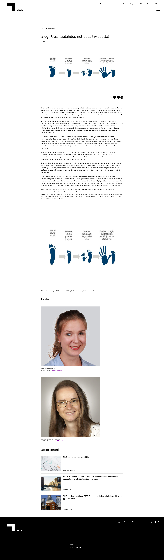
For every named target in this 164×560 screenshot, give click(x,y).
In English (132, 4)
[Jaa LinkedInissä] (121, 97)
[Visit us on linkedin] (155, 522)
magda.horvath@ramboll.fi (57, 441)
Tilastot (122, 4)
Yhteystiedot (72, 544)
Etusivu (43, 28)
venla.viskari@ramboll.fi (56, 370)
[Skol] (16, 7)
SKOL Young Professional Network (149, 4)
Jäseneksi (113, 4)
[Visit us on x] (152, 522)
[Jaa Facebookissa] (114, 97)
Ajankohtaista (51, 28)
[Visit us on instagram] (159, 522)
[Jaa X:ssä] (118, 97)
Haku (104, 4)
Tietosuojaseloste (73, 547)
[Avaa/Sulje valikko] (158, 9)
